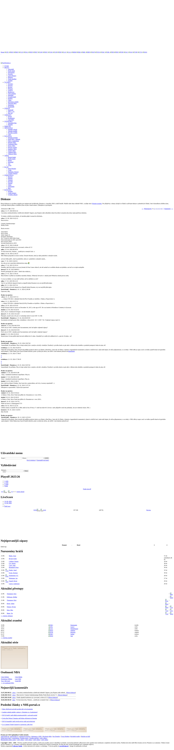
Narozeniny (11, 72)
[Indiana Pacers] (59, 52)
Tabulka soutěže (12, 131)
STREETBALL (9, 175)
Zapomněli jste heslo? (43, 460)
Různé (10, 160)
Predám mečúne (34, 738)
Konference (11, 118)
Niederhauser (74, 628)
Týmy (9, 165)
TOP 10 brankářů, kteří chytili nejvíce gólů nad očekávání (18, 721)
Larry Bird (18, 679)
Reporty (10, 177)
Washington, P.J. (13, 575)
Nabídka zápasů (12, 129)
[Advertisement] (55, 13)
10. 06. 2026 (8, 501)
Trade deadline (12, 79)
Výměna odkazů (12, 194)
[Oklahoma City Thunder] (102, 52)
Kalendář (10, 110)
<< (142, 209)
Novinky (10, 84)
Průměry (10, 124)
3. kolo (6, 484)
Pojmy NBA (11, 146)
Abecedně (11, 69)
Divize (10, 116)
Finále (6, 486)
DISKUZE (7, 126)
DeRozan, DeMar (12, 597)
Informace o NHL (36, 736)
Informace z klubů (13, 102)
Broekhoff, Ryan (13, 567)
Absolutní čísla (12, 123)
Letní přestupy (12, 76)
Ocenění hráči (12, 97)
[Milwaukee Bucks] (83, 52)
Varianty (10, 180)
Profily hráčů (11, 159)
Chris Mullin (18, 677)
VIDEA (6, 155)
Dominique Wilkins (6, 679)
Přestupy (10, 77)
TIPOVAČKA (8, 128)
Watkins (73, 630)
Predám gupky (24, 738)
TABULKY (7, 115)
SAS (12, 491)
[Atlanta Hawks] (7, 52)
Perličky (10, 98)
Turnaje (10, 183)
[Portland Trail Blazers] (121, 52)
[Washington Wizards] (145, 52)
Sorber (72, 634)
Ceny (9, 134)
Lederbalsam (15, 738)
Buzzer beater (12, 157)
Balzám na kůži (85, 736)
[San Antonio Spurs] (130, 52)
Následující (167, 209)
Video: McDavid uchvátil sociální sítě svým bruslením (17, 709)
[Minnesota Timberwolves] (88, 52)
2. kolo (6, 482)
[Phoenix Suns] (116, 52)
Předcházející (148, 209)
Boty (9, 188)
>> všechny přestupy (7, 616)
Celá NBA (11, 120)
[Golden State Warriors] (40, 52)
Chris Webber (5, 677)
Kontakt (10, 191)
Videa (9, 100)
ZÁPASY (7, 108)
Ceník (9, 170)
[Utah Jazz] (140, 52)
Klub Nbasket (12, 168)
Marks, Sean (12, 556)
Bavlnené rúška (47, 736)
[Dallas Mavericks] (25, 52)
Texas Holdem (65, 736)
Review (10, 87)
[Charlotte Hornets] (50, 52)
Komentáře (11, 106)
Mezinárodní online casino (8, 739)
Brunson (73, 632)
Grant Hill (18, 681)
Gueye (72, 627)
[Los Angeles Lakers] (69, 52)
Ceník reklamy (12, 193)
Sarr (72, 636)
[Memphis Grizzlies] (73, 52)
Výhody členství (12, 173)
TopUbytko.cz (14, 736)
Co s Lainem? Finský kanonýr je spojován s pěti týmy (17, 724)
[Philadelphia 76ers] (112, 52)
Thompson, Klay (11, 594)
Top (9, 164)
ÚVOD (6, 66)
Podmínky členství (13, 172)
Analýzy (10, 90)
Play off (10, 113)
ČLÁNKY (7, 82)
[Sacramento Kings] (126, 52)
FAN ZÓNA (8, 136)
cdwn (13, 692)
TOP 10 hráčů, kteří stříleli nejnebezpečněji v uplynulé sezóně (19, 715)
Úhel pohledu (12, 93)
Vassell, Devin (13, 581)
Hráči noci (7, 506)
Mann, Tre (10, 613)
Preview (10, 85)
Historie (10, 178)
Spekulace (11, 105)
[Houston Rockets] (45, 52)
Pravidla (10, 181)
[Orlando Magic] (107, 52)
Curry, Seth (12, 565)
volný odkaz (43, 738)
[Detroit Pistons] (35, 52)
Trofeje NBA (12, 150)
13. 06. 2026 (8, 503)
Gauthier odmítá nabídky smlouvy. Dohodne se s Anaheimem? (20, 712)
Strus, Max (10, 610)
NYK (2, 491)
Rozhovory (11, 92)
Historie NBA (12, 142)
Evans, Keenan (13, 573)
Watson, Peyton (11, 607)
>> (172, 209)
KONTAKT (8, 190)
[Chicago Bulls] (55, 52)
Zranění (10, 80)
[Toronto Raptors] (135, 52)
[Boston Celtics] (11, 52)
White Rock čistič (6, 738)
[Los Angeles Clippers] (64, 52)
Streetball (10, 95)
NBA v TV (11, 111)
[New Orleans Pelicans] (92, 52)
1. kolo (6, 481)
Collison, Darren (13, 561)
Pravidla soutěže (12, 133)
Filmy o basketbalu (13, 141)
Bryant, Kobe (13, 558)
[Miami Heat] (79, 52)
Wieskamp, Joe (13, 578)
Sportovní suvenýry (24, 736)
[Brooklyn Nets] (16, 52)
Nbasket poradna (13, 137)
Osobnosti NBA (12, 144)
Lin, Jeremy (12, 563)
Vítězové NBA (12, 154)
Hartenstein (74, 625)
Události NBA (12, 152)
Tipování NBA (12, 103)
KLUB (6, 167)
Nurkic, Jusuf (13, 570)
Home (2, 52)
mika (13, 700)
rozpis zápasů (20, 491)
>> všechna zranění (6, 638)
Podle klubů (11, 71)
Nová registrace (31, 460)
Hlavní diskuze (71, 692)
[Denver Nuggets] (30, 52)
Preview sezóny (12, 147)
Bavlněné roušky (75, 736)
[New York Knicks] (97, 52)
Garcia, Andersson (14, 584)
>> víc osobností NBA (7, 683)
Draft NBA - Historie (14, 139)
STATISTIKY (8, 121)
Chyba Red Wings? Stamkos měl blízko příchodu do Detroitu (19, 718)
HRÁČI (6, 67)
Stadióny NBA (12, 149)
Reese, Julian (10, 603)
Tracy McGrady (5, 681)
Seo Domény (56, 736)
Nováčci (10, 74)
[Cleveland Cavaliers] (21, 52)
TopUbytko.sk (5, 736)
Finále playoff (87, 489)
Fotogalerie (11, 186)
